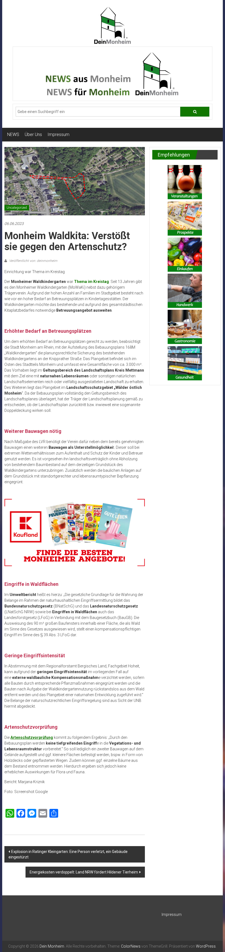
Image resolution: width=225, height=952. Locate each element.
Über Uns (33, 134)
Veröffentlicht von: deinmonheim (32, 261)
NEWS (13, 134)
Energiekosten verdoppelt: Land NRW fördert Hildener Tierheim (84, 872)
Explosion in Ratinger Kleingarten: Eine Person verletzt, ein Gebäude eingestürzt (68, 854)
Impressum (58, 134)
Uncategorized (17, 208)
